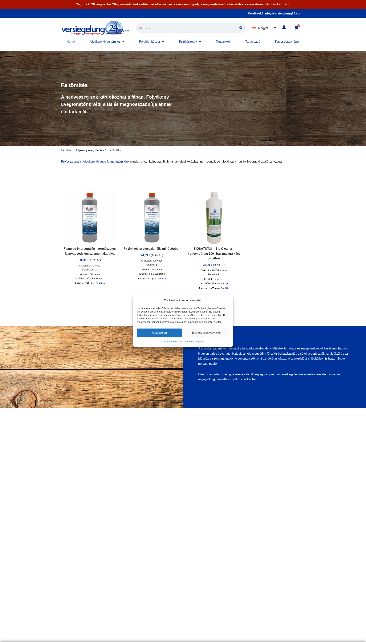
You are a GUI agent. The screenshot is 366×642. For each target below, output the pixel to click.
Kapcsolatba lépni (287, 41)
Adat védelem (186, 341)
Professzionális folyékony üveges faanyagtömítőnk (95, 161)
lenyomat (200, 341)
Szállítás (100, 283)
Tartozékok (223, 41)
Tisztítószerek (188, 41)
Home (71, 41)
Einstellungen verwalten (206, 332)
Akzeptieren (159, 332)
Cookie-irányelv (169, 341)
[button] (264, 28)
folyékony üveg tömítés (105, 41)
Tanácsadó (252, 41)
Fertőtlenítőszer (149, 41)
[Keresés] (241, 28)
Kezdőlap (66, 150)
